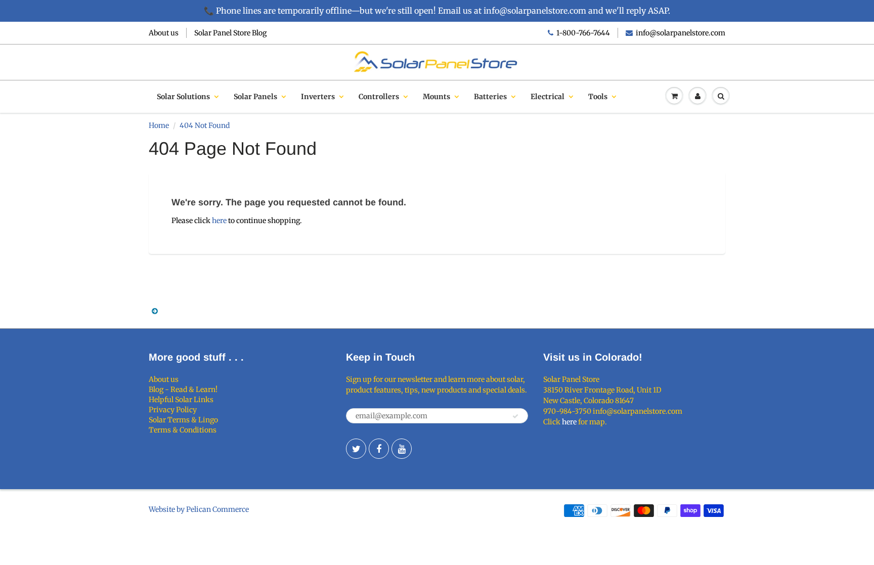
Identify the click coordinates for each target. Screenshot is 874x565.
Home (159, 125)
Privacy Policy (173, 409)
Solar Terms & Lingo (183, 419)
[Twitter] (356, 449)
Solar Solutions (183, 96)
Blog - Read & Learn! (183, 389)
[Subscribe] (515, 416)
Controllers (379, 96)
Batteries (490, 96)
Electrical (547, 96)
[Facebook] (379, 449)
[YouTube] (401, 449)
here (219, 220)
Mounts (436, 96)
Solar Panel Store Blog (230, 32)
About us (164, 32)
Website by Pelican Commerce (199, 509)
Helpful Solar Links (181, 399)
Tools (597, 96)
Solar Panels (255, 96)
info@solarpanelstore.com (680, 32)
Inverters (318, 96)
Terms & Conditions (182, 429)
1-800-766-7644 (583, 32)
